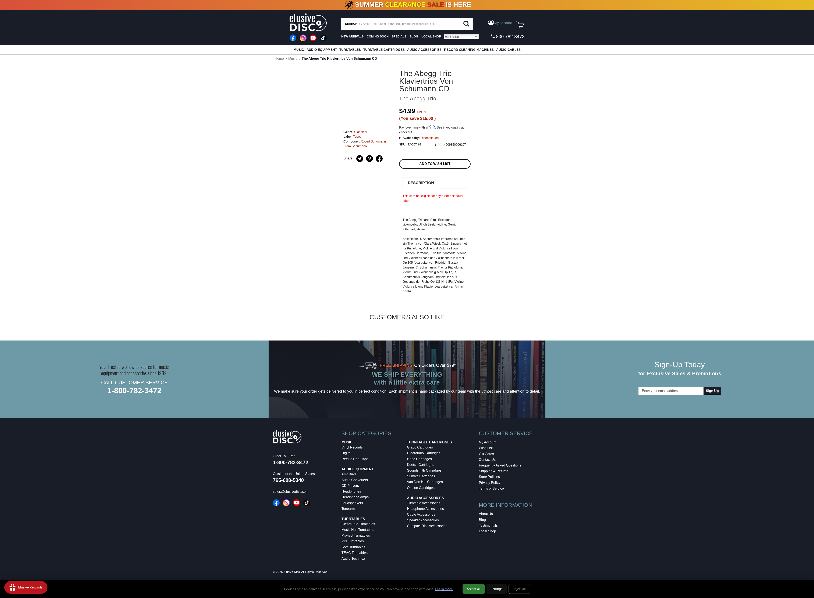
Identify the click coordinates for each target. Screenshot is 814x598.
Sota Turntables (353, 547)
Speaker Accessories (423, 520)
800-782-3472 (509, 36)
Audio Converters (354, 480)
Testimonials (488, 525)
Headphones (351, 491)
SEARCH (351, 23)
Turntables (350, 49)
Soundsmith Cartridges (424, 470)
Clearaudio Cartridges (423, 453)
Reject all (519, 589)
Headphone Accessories (425, 509)
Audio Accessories (424, 49)
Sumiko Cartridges (421, 476)
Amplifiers (349, 474)
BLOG (414, 36)
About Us (486, 514)
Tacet (357, 136)
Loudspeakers (352, 503)
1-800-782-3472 (134, 390)
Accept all (474, 589)
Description (421, 183)
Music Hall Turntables (357, 530)
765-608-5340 (288, 480)
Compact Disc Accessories (427, 526)
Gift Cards (486, 454)
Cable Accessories (421, 514)
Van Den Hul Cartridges (425, 482)
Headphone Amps (355, 497)
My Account (487, 442)
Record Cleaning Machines (469, 49)
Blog (482, 520)
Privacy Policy (489, 482)
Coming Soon (378, 36)
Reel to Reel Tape (355, 459)
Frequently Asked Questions (500, 465)
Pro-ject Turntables (355, 535)
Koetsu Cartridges (420, 464)
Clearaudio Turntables (358, 524)
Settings (496, 589)
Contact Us (487, 459)
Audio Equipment (322, 49)
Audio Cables (508, 49)
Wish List (486, 448)
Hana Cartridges (419, 459)
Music (299, 49)
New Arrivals (352, 36)
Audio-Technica (353, 558)
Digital (346, 453)
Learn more (444, 589)
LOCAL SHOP (431, 36)
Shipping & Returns (493, 471)
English (454, 36)
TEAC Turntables (354, 553)
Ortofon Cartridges (421, 488)
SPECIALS (399, 36)
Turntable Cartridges (384, 49)
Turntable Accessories (423, 503)
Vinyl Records (352, 447)
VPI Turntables (352, 541)
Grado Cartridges (420, 447)
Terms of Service (491, 488)
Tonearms (348, 509)
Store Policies (489, 477)
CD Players (350, 485)
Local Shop (487, 531)
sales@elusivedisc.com (290, 491)
